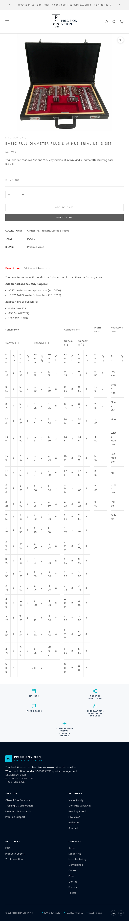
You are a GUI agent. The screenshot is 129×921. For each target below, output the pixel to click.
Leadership (75, 853)
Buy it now (64, 217)
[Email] (121, 913)
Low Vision (74, 817)
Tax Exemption (14, 859)
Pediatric (74, 822)
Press (72, 876)
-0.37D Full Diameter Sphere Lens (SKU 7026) (34, 290)
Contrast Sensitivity (80, 805)
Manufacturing (77, 859)
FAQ (7, 848)
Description (12, 268)
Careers (73, 870)
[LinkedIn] (113, 913)
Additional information (37, 268)
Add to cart (64, 207)
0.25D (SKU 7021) (18, 308)
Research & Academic (18, 811)
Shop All (73, 828)
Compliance (76, 865)
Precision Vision (17, 137)
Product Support (15, 853)
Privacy (73, 887)
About (72, 848)
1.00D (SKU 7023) (18, 318)
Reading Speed (77, 811)
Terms (72, 893)
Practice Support (15, 817)
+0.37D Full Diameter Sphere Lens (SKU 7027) (34, 295)
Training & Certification (19, 805)
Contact (73, 881)
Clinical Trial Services (17, 800)
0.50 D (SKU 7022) (18, 313)
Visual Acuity (76, 800)
